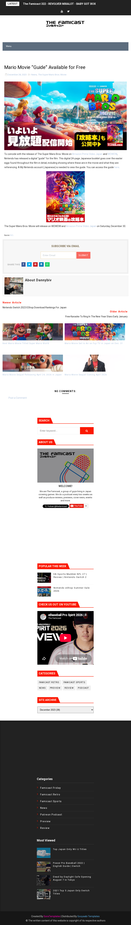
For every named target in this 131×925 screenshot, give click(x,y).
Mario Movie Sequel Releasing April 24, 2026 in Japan (32, 375)
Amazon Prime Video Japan (87, 154)
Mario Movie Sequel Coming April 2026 (86, 375)
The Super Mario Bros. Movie (52, 74)
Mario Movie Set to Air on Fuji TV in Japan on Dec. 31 (94, 343)
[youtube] (61, 11)
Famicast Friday (50, 787)
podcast (83, 688)
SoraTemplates (52, 916)
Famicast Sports (74, 682)
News (34, 74)
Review (69, 688)
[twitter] (68, 11)
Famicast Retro (49, 682)
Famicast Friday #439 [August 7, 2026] (47, 4)
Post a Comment (18, 397)
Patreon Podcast (51, 814)
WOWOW (112, 154)
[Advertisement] (42, 56)
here (116, 167)
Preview (55, 688)
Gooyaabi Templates (88, 916)
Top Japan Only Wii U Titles (70, 849)
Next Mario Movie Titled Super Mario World (26, 343)
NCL (12, 235)
